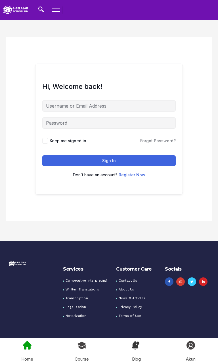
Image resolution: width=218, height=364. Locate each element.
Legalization (76, 307)
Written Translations (82, 289)
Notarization (76, 316)
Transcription (77, 298)
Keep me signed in (68, 140)
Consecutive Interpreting (86, 281)
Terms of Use (130, 316)
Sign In (109, 160)
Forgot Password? (158, 140)
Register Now (132, 174)
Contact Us (128, 281)
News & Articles (132, 298)
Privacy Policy (130, 307)
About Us (126, 289)
